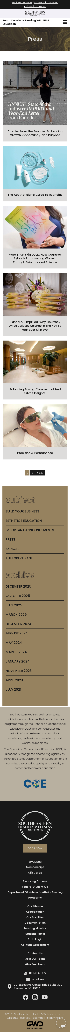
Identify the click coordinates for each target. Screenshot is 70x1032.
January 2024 (17, 661)
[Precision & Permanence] (35, 425)
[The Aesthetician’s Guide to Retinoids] (35, 167)
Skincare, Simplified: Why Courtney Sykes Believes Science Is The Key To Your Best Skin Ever (35, 326)
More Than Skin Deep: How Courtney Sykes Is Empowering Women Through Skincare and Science (35, 258)
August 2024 (17, 633)
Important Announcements (30, 530)
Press (10, 539)
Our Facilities (35, 917)
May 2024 (14, 642)
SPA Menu (35, 862)
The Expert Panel (20, 558)
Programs (35, 898)
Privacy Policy (54, 1018)
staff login (35, 939)
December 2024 (18, 624)
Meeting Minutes (35, 928)
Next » (40, 473)
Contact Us (35, 953)
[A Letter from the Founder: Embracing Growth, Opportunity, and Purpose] (35, 93)
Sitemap (38, 1018)
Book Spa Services (22, 2)
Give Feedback (35, 964)
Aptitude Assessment (35, 945)
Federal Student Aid (35, 887)
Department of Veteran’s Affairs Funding (35, 892)
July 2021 (13, 689)
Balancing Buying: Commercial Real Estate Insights (35, 391)
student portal (35, 934)
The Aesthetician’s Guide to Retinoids (35, 195)
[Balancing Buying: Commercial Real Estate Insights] (35, 361)
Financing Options (35, 881)
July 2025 (14, 605)
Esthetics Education (24, 520)
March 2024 (16, 652)
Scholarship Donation (46, 2)
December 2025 (18, 586)
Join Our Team (35, 959)
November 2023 (19, 670)
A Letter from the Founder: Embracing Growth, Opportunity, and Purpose (35, 133)
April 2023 (14, 680)
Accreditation (35, 912)
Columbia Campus (35, 6)
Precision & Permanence (35, 453)
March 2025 (16, 614)
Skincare (13, 548)
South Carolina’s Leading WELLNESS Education (25, 22)
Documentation (35, 923)
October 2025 (18, 595)
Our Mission (35, 906)
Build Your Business (22, 511)
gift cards (35, 873)
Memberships (35, 867)
